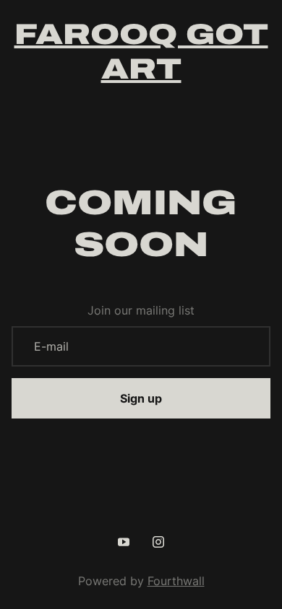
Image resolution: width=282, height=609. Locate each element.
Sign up (141, 398)
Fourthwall (176, 581)
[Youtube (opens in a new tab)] (123, 541)
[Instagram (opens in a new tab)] (158, 541)
